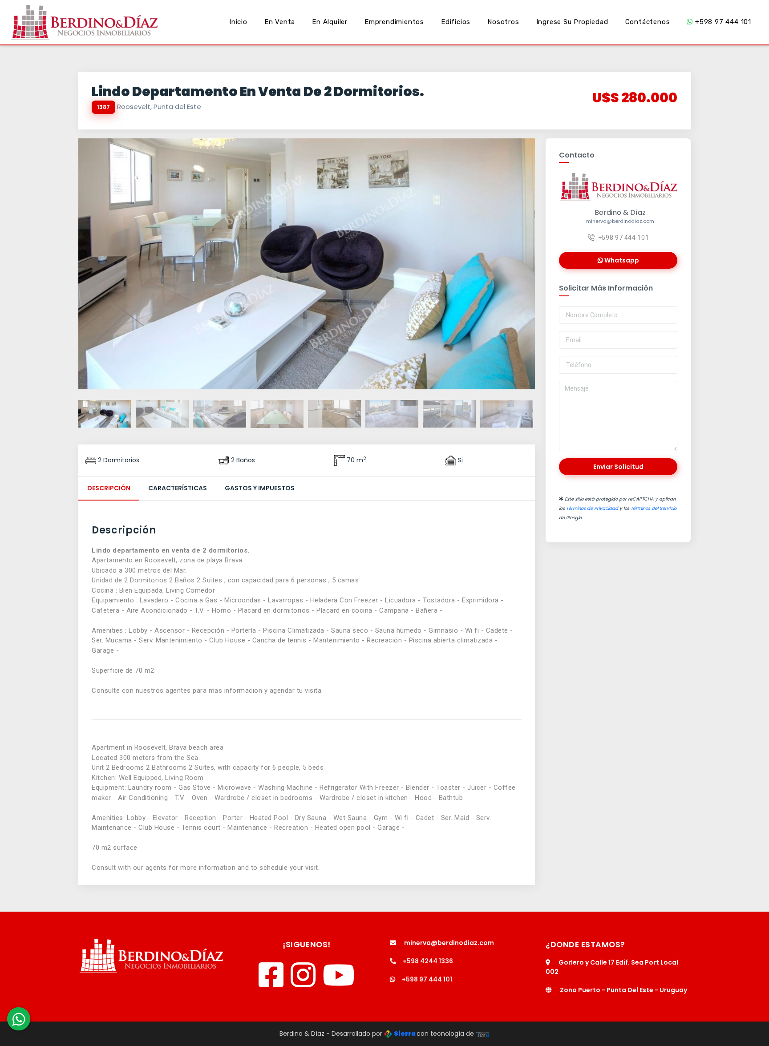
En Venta (279, 22)
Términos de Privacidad (592, 508)
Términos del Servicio (653, 508)
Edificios (455, 22)
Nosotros (503, 22)
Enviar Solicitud (618, 466)
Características (177, 488)
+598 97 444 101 (722, 22)
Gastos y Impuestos (260, 488)
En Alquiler (330, 22)
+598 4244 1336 (428, 961)
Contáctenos (647, 22)
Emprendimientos (394, 22)
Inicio (238, 22)
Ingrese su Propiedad (572, 22)
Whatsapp (621, 260)
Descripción (108, 488)
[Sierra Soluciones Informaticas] (483, 1033)
